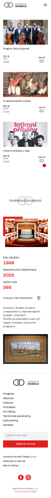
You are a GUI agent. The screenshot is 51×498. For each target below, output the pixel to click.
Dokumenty (10, 420)
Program (8, 393)
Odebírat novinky (25, 443)
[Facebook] (21, 477)
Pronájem (9, 407)
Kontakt (8, 425)
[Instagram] (28, 477)
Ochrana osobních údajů (25, 491)
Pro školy (9, 411)
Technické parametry (17, 416)
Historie (8, 402)
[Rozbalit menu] (45, 5)
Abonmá (8, 398)
